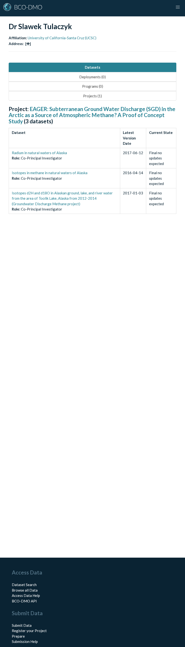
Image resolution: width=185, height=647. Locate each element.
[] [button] (28, 43)
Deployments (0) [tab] (92, 77)
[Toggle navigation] (178, 7)
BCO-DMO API (24, 601)
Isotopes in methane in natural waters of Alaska (49, 173)
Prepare (18, 636)
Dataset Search (24, 584)
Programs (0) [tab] (92, 86)
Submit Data (22, 625)
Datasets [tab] (92, 67)
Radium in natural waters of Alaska (39, 153)
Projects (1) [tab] (92, 96)
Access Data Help (26, 595)
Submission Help (25, 641)
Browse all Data (25, 590)
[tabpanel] (92, 165)
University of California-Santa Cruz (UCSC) (62, 38)
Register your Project (29, 630)
